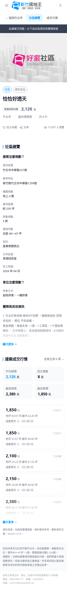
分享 (26, 127)
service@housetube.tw (22, 582)
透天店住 (20, 89)
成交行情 (52, 18)
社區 (7, 89)
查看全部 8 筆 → (54, 359)
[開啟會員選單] (60, 5)
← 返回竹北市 (14, 18)
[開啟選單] (6, 5)
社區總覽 (34, 18)
